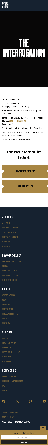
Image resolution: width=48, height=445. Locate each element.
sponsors (6, 241)
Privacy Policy (8, 417)
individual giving (9, 342)
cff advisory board (10, 227)
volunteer (6, 361)
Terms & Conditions (10, 412)
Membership (6, 338)
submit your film (9, 232)
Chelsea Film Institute (11, 261)
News (4, 299)
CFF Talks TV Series (10, 275)
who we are (6, 223)
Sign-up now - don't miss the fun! (24, 433)
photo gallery (8, 323)
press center (7, 309)
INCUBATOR (6, 266)
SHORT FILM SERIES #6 (18, 121)
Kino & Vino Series (9, 280)
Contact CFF (7, 390)
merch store (7, 318)
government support (11, 352)
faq (3, 385)
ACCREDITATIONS (8, 295)
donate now (7, 356)
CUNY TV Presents (9, 270)
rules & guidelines (10, 237)
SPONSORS (6, 304)
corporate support (10, 347)
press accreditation (10, 313)
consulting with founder (12, 381)
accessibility (7, 246)
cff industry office (10, 376)
